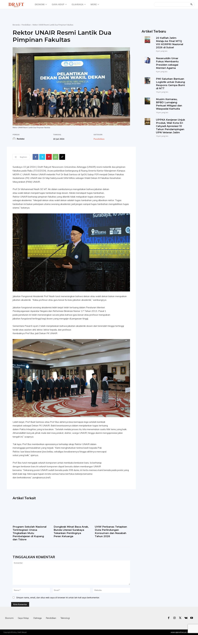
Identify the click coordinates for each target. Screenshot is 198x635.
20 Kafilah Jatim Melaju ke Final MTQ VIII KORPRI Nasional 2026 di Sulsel (169, 42)
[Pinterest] (49, 157)
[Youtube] (192, 618)
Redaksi (20, 139)
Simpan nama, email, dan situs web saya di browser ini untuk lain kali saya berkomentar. (58, 597)
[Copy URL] (62, 157)
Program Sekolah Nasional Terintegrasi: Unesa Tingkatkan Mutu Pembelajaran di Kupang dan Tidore (30, 533)
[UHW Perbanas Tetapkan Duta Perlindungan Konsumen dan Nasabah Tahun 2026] (112, 513)
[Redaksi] (14, 138)
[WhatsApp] (55, 157)
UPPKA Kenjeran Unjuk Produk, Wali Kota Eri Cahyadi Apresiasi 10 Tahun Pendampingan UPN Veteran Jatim (170, 126)
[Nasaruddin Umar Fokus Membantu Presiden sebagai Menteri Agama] (147, 60)
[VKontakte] (186, 618)
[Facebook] (35, 157)
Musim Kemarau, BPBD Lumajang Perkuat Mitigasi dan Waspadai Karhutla (169, 104)
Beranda (16, 25)
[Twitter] (42, 157)
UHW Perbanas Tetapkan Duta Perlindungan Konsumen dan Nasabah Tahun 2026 (111, 531)
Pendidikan (26, 25)
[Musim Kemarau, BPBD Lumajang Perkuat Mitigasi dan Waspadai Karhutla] (147, 101)
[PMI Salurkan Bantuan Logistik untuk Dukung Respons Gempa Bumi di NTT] (147, 80)
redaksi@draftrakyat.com (180, 632)
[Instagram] (174, 618)
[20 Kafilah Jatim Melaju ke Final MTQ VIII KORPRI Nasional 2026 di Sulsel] (147, 39)
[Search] (191, 4)
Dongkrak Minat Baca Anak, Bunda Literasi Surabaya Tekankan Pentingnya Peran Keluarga (71, 531)
